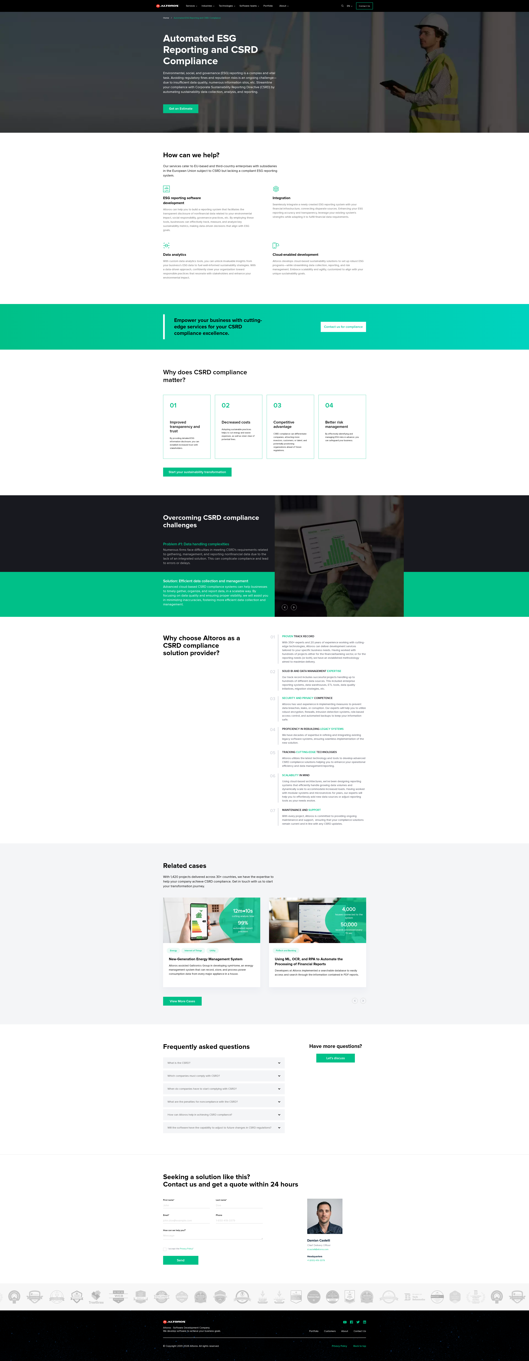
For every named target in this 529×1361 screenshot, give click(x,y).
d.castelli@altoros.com (317, 1249)
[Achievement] (22, 1297)
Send (180, 1260)
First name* (168, 1200)
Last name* (221, 1200)
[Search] (342, 6)
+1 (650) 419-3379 (316, 1260)
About (344, 1331)
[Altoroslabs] (167, 6)
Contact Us (360, 1331)
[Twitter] (358, 1322)
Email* (166, 1215)
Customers (330, 1331)
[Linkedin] (364, 1322)
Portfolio (314, 1331)
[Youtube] (345, 1322)
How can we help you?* (174, 1230)
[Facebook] (351, 1322)
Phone (219, 1215)
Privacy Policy (186, 1248)
